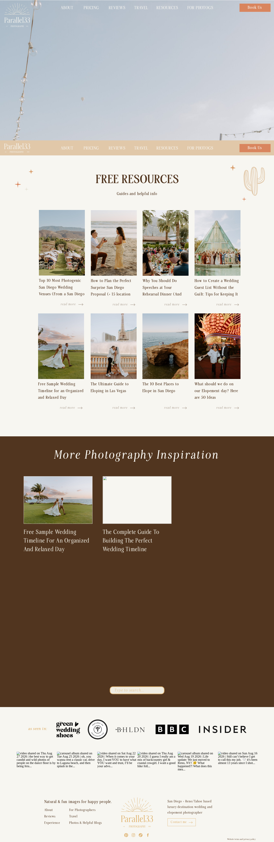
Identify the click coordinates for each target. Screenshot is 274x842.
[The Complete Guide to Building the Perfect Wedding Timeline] (137, 500)
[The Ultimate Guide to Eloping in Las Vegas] (114, 346)
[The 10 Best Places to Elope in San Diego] (165, 346)
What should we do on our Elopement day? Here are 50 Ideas (216, 391)
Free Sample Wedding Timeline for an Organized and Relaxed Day (61, 391)
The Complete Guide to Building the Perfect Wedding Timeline (131, 540)
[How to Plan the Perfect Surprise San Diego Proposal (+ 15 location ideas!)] (114, 243)
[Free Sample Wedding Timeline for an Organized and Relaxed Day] (61, 346)
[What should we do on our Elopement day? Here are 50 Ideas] (218, 346)
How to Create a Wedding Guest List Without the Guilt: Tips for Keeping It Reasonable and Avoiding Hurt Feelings (217, 294)
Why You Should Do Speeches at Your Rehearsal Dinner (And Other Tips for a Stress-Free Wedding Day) (163, 294)
